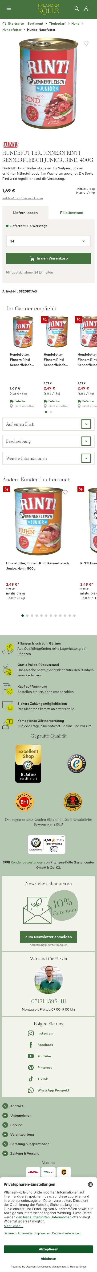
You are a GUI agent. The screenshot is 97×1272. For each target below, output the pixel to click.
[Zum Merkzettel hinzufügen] (86, 43)
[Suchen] (77, 9)
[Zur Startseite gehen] (48, 8)
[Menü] (9, 8)
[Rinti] (48, 145)
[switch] (54, 849)
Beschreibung (18, 441)
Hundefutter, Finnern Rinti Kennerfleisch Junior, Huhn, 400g (20, 359)
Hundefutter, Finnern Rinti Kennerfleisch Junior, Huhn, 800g (54, 359)
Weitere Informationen (26, 458)
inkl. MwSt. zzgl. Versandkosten (22, 198)
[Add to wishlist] (65, 492)
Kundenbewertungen (27, 862)
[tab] (71, 212)
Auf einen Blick (20, 424)
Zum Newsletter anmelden (48, 936)
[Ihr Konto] (85, 9)
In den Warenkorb (52, 258)
